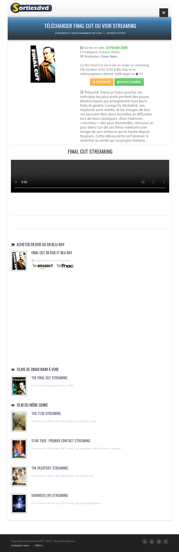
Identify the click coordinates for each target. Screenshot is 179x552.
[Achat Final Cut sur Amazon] (43, 265)
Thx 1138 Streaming (46, 413)
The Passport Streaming (49, 468)
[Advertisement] (90, 203)
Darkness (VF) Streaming (49, 495)
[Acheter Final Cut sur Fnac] (64, 265)
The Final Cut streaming (49, 377)
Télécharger (103, 82)
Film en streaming (130, 82)
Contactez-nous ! (20, 545)
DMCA (38, 545)
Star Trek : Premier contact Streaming (60, 440)
